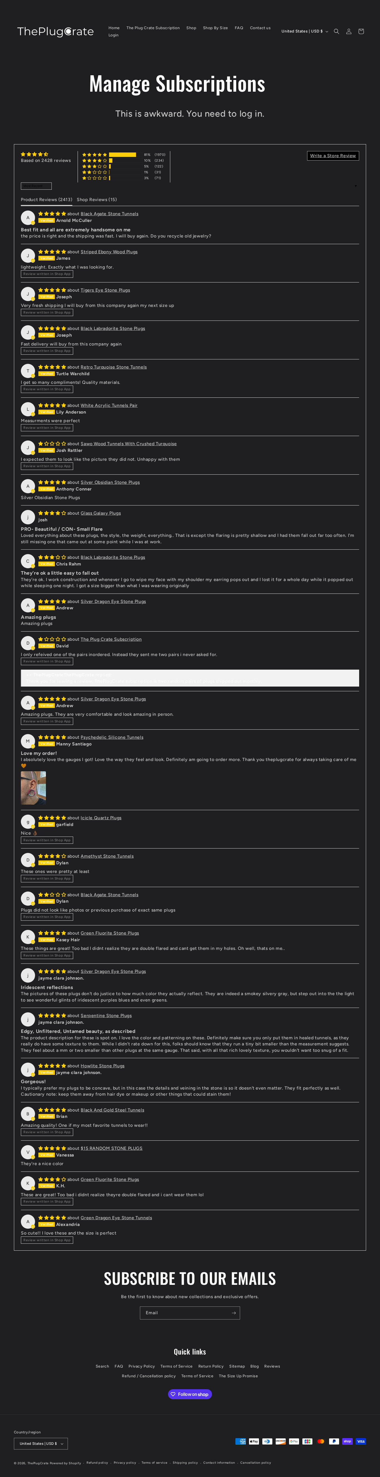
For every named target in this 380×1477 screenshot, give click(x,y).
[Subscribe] (234, 1313)
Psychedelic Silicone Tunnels (112, 737)
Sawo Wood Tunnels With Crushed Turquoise (129, 443)
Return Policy (211, 1366)
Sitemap (237, 1366)
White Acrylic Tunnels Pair (109, 405)
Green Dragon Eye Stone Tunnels (116, 1217)
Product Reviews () (46, 199)
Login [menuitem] (113, 35)
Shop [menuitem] (191, 28)
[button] (336, 31)
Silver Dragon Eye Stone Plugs (113, 601)
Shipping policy (185, 1463)
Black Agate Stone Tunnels (109, 213)
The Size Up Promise (238, 1376)
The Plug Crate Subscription (111, 639)
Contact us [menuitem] (260, 28)
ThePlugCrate (38, 1463)
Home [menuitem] (114, 28)
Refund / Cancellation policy (149, 1376)
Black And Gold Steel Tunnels (112, 1110)
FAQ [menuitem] (239, 28)
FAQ (119, 1366)
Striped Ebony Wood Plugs (109, 251)
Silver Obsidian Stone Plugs (110, 482)
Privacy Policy (142, 1366)
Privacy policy (125, 1463)
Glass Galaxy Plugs (101, 513)
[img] (46, 154)
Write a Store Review (333, 155)
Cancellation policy (255, 1463)
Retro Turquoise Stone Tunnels (114, 367)
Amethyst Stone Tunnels (107, 856)
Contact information (219, 1463)
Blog (254, 1366)
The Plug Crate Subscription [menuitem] (153, 28)
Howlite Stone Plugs (102, 1065)
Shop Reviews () (97, 199)
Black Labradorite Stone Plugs (113, 328)
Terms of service (154, 1463)
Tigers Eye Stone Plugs (105, 290)
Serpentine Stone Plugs (106, 1015)
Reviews (272, 1366)
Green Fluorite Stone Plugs (110, 933)
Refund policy (97, 1463)
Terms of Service (177, 1366)
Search (102, 1366)
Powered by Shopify (65, 1463)
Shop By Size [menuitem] (215, 28)
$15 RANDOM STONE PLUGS (111, 1148)
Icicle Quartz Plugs (101, 817)
